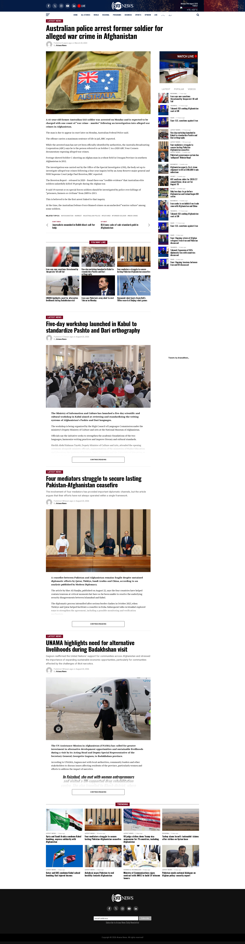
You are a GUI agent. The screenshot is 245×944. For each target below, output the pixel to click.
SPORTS (138, 14)
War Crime (133, 216)
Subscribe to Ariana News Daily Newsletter (122, 922)
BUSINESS (128, 14)
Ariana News (61, 45)
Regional (105, 14)
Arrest (79, 216)
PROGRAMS (117, 14)
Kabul (195, 5)
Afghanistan (67, 216)
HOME (76, 14)
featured (107, 216)
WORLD (96, 14)
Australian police (92, 216)
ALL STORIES (85, 14)
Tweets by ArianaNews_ (178, 358)
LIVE (155, 14)
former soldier (119, 216)
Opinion (148, 14)
